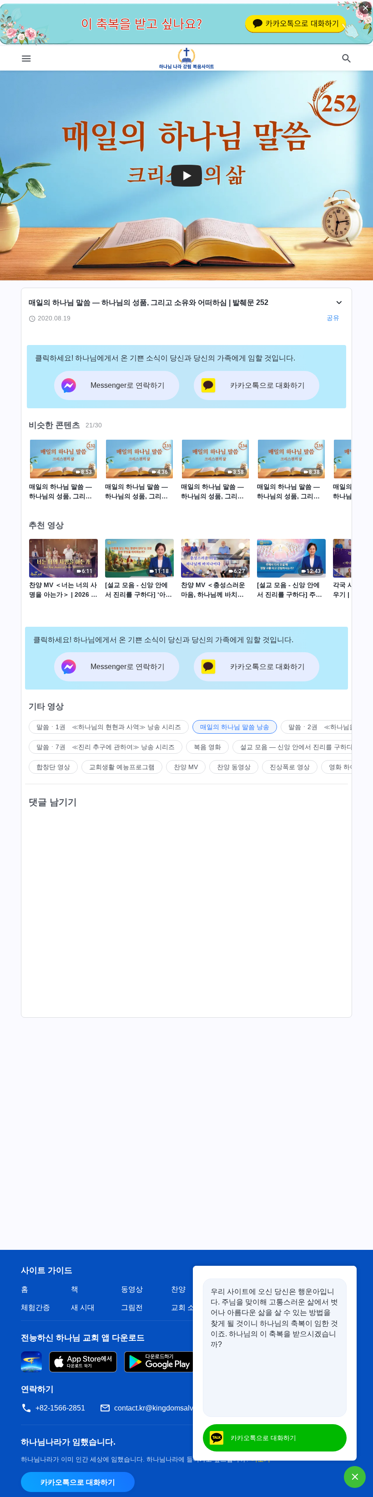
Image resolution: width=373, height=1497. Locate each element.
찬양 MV (186, 767)
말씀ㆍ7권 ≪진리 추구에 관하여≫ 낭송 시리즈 (105, 747)
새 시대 (83, 1307)
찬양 (178, 1289)
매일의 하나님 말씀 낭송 (234, 727)
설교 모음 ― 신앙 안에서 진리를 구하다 (296, 747)
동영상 (132, 1289)
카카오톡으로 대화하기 (77, 1482)
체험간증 (35, 1307)
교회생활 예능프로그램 (122, 767)
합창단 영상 (53, 767)
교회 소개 (186, 1307)
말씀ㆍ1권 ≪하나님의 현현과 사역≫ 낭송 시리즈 (108, 727)
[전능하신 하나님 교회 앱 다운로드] (31, 1361)
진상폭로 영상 (290, 767)
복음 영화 (207, 747)
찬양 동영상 (234, 767)
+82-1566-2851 (60, 1408)
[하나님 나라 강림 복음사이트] (186, 58)
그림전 (132, 1307)
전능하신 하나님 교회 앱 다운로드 (83, 1337)
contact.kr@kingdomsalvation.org (168, 1408)
